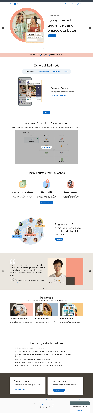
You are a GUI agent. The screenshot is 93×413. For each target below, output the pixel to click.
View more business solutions (46, 399)
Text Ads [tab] (66, 71)
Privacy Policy (38, 403)
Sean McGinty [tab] (46, 288)
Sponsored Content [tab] (29, 71)
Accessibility (64, 403)
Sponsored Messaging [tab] (43, 71)
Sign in (74, 3)
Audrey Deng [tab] (43, 288)
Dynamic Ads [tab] (56, 71)
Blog (82, 0)
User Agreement (58, 403)
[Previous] (3, 28)
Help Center (77, 0)
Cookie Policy (32, 403)
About (28, 403)
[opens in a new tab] (40, 407)
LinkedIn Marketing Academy (66, 0)
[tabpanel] (46, 91)
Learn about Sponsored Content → (59, 95)
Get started (52, 35)
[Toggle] (88, 403)
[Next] (90, 28)
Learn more (12, 324)
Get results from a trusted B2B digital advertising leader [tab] (46, 48)
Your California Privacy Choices (48, 403)
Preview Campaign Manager (46, 55)
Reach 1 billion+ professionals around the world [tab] (43, 48)
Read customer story (14, 282)
